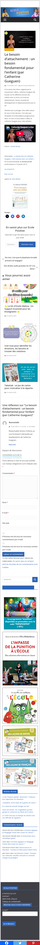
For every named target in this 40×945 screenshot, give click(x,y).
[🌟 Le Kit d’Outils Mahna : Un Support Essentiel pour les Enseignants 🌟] (20, 285)
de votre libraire (15, 179)
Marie (4, 842)
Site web (5, 523)
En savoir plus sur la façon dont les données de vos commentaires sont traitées (20, 564)
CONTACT (5, 896)
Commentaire (8, 473)
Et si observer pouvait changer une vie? (15, 806)
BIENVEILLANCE (9, 49)
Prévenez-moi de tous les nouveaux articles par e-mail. (20, 548)
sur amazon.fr (9, 169)
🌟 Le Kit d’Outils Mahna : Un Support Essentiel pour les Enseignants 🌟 (18, 309)
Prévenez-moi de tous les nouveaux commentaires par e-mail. (16, 538)
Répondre (12, 445)
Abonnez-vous (27, 244)
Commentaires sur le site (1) (12, 455)
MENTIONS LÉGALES (9, 899)
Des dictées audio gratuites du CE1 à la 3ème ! (19, 267)
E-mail (5, 513)
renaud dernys (15, 146)
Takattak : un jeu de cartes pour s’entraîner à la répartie (18, 387)
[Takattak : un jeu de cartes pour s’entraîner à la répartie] (20, 365)
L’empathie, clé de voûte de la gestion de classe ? (19, 803)
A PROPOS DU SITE (9, 894)
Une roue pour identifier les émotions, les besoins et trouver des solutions (18, 348)
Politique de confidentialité (11, 902)
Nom (5, 502)
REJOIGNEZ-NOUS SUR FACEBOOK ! (18, 587)
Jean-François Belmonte (27, 85)
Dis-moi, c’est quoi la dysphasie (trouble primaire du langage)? (21, 259)
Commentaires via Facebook (12, 458)
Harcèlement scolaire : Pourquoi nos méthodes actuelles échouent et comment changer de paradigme (19, 855)
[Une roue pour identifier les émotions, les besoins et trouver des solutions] (20, 325)
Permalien (32, 426)
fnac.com (7, 174)
